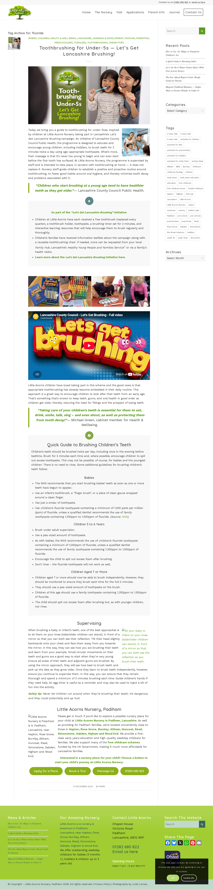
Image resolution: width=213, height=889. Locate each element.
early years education (189, 178)
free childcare (185, 183)
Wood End (195, 238)
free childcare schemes (124, 742)
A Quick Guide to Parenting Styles (181, 61)
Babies (32, 38)
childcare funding (174, 172)
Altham (170, 167)
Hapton (170, 194)
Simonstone (195, 227)
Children (43, 38)
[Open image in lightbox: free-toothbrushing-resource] (88, 303)
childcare (197, 167)
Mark (102, 786)
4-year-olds (172, 139)
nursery (181, 210)
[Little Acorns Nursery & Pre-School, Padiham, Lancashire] (24, 12)
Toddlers (80, 42)
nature (191, 205)
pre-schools (195, 216)
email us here (198, 2)
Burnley (186, 167)
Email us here (125, 851)
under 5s (171, 238)
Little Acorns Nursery (176, 205)
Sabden (183, 227)
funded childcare (195, 189)
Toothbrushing (97, 42)
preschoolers (173, 221)
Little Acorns (185, 199)
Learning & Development (108, 38)
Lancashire (84, 38)
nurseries (171, 210)
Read (196, 221)
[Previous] (35, 291)
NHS (124, 516)
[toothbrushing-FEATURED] (14, 43)
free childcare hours (176, 189)
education (171, 183)
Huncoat (189, 194)
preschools (186, 221)
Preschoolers (64, 42)
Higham (179, 194)
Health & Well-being (63, 38)
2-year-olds (172, 134)
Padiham (130, 38)
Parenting (142, 38)
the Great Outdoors (175, 232)
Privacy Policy (102, 884)
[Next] (143, 291)
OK (172, 878)
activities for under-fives (178, 161)
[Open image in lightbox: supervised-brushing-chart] (56, 303)
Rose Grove (172, 227)
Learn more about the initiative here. (80, 257)
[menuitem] (86, 12)
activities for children (189, 139)
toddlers (190, 232)
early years (172, 178)
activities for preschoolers (178, 150)
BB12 (178, 167)
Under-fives (116, 42)
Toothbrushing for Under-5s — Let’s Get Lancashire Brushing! (89, 51)
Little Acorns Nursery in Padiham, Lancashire (106, 720)
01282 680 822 (181, 2)
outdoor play (193, 210)
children (189, 172)
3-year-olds (185, 134)
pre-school (182, 216)
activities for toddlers (176, 156)
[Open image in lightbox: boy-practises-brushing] (119, 303)
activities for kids (174, 145)
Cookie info (188, 878)
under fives (183, 238)
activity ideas (197, 161)
